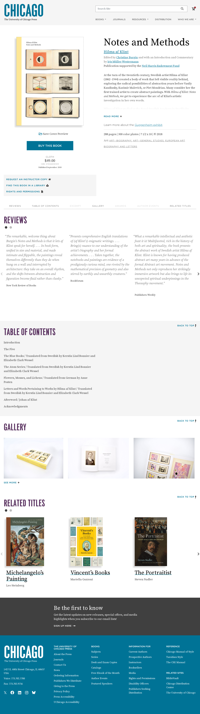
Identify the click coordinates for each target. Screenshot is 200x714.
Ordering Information (66, 675)
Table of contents (45, 206)
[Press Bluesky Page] (33, 693)
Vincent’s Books (90, 572)
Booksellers (135, 667)
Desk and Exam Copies (104, 662)
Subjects (96, 651)
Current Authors (138, 651)
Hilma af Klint (116, 52)
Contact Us (60, 664)
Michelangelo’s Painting (25, 576)
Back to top (185, 325)
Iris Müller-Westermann (123, 61)
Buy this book (55, 145)
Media (132, 673)
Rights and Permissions (24, 191)
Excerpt (75, 206)
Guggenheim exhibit (148, 125)
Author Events (148, 206)
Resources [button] (139, 19)
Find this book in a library (27, 185)
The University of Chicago (180, 692)
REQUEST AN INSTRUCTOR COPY (28, 179)
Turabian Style (174, 657)
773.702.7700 (18, 678)
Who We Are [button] (186, 19)
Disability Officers (139, 683)
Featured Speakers (101, 683)
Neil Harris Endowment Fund (160, 66)
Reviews (15, 206)
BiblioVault (172, 678)
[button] (113, 116)
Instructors (135, 662)
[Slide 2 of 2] (10, 227)
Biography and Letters (120, 146)
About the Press (63, 654)
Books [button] (99, 19)
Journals (119, 19)
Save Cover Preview (55, 134)
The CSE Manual (175, 662)
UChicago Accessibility (66, 702)
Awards (120, 206)
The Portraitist (153, 572)
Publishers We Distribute (67, 680)
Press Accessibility (64, 696)
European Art (175, 140)
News (57, 670)
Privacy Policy (62, 691)
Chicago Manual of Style (180, 651)
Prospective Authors (140, 657)
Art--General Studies (148, 140)
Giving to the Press (64, 686)
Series (94, 657)
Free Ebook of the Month (105, 673)
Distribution (163, 19)
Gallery (98, 206)
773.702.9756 (16, 683)
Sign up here (65, 625)
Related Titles (180, 206)
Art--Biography (120, 140)
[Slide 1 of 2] (6, 227)
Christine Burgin (127, 57)
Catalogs (96, 667)
